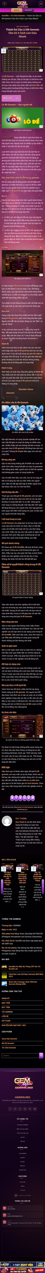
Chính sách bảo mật (22, 1133)
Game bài (22, 1182)
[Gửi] (41, 1055)
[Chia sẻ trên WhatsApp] (12, 798)
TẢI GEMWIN (7, 1012)
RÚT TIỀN (6, 1007)
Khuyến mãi (22, 1170)
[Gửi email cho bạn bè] (25, 798)
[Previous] (2, 886)
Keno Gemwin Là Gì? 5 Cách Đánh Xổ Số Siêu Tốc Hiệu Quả (22, 877)
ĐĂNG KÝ (6, 998)
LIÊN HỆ (5, 1016)
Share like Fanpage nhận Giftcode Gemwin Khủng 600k (23, 983)
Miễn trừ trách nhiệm (22, 1129)
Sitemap (22, 1141)
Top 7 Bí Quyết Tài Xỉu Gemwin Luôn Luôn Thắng (37, 876)
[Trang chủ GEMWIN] (22, 1084)
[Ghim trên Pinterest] (29, 798)
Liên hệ (23, 1137)
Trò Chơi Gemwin (18, 15)
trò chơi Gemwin (31, 783)
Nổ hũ (22, 1186)
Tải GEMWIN (22, 1153)
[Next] (43, 886)
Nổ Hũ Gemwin (8, 1043)
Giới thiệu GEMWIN (22, 1125)
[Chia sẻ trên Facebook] (16, 798)
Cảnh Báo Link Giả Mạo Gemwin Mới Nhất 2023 (26, 975)
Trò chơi (22, 1190)
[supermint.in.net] (22, 4)
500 (35, 1109)
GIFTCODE (6, 1021)
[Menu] (4, 4)
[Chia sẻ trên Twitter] (20, 798)
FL (30, 1109)
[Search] (41, 4)
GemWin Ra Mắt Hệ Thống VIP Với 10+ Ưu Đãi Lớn (25, 967)
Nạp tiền (22, 1157)
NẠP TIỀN (6, 1003)
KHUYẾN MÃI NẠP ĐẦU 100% (14, 1025)
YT (15, 1109)
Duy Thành (33, 43)
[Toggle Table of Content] (16, 98)
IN (25, 1109)
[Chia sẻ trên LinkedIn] (33, 798)
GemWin (5, 15)
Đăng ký (22, 1165)
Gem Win (36, 85)
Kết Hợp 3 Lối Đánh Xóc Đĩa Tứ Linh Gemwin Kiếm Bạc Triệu (7, 878)
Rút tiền (22, 1161)
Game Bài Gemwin (9, 1039)
